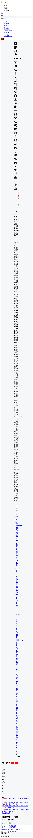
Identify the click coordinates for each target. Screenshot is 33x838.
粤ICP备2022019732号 (8, 827)
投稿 (2, 39)
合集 (5, 7)
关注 (12, 763)
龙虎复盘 (6, 10)
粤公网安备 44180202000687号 (11, 829)
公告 (5, 5)
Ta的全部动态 (6, 813)
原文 (5, 9)
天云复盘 (13, 826)
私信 (16, 763)
